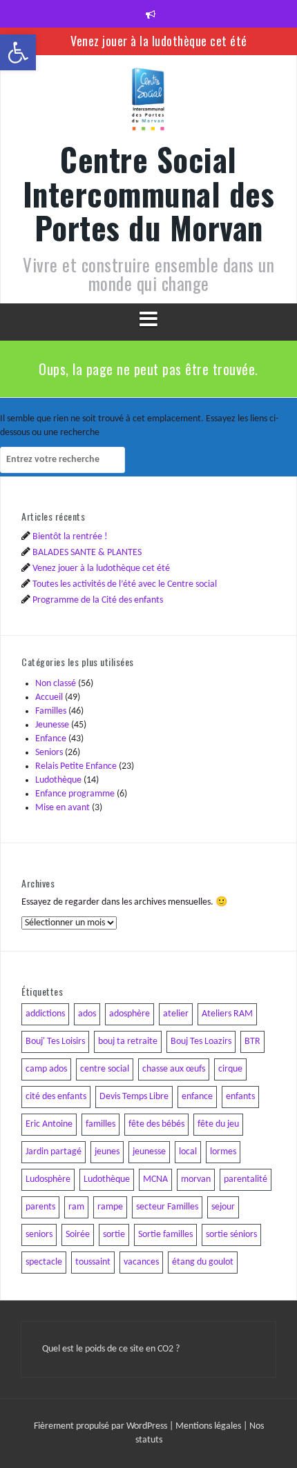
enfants (240, 1097)
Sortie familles (165, 1234)
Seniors (49, 752)
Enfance (50, 739)
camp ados (46, 1069)
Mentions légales (209, 1426)
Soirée (78, 1234)
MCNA (155, 1179)
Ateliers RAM (227, 1014)
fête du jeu (218, 1124)
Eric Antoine (49, 1124)
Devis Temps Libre (134, 1097)
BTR (252, 1041)
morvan (196, 1179)
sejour (223, 1207)
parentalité (245, 1179)
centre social (104, 1069)
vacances (141, 1262)
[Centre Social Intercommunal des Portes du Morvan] (148, 104)
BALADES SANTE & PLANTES (87, 552)
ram (76, 1207)
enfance (197, 1097)
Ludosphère (48, 1179)
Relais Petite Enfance (76, 766)
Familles (50, 711)
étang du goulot (202, 1262)
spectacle (44, 1262)
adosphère (129, 1014)
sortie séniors (231, 1234)
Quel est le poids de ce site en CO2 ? (111, 1349)
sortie (114, 1234)
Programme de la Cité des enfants (97, 600)
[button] (18, 52)
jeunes (107, 1152)
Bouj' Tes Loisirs (55, 1041)
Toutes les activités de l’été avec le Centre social (124, 584)
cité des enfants (56, 1097)
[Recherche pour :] (62, 460)
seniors (39, 1234)
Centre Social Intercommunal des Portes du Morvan (149, 193)
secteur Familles (167, 1207)
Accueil (49, 697)
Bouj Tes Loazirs (201, 1041)
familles (100, 1124)
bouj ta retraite (127, 1041)
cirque (230, 1069)
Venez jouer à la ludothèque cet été (158, 41)
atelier (176, 1014)
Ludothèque (58, 780)
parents (40, 1207)
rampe (110, 1207)
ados (87, 1014)
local (188, 1152)
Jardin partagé (54, 1152)
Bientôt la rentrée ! (70, 537)
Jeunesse (52, 725)
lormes (223, 1152)
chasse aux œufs (173, 1069)
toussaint (93, 1262)
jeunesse (149, 1152)
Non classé (55, 683)
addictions (45, 1014)
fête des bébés (156, 1124)
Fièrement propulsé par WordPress (101, 1426)
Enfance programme (75, 794)
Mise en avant (62, 808)
